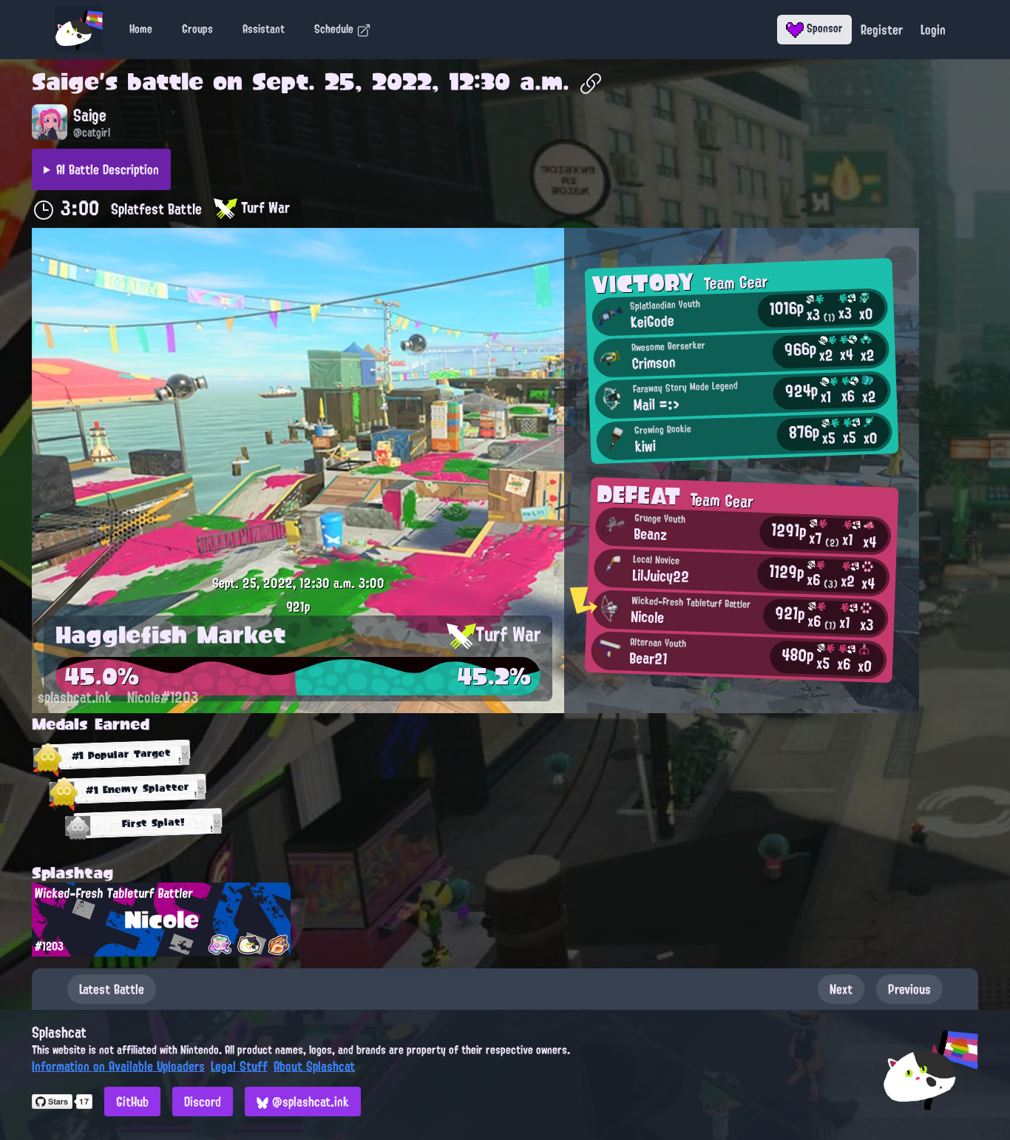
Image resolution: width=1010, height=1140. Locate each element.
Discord (202, 1101)
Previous (909, 989)
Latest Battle (111, 989)
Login (933, 29)
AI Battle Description (107, 169)
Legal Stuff (239, 1066)
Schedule (335, 28)
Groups (197, 28)
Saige (65, 81)
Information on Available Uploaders (118, 1066)
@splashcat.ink (308, 1101)
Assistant (264, 28)
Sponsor (823, 28)
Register (882, 29)
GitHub (132, 1101)
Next (841, 989)
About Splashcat (314, 1066)
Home (140, 28)
